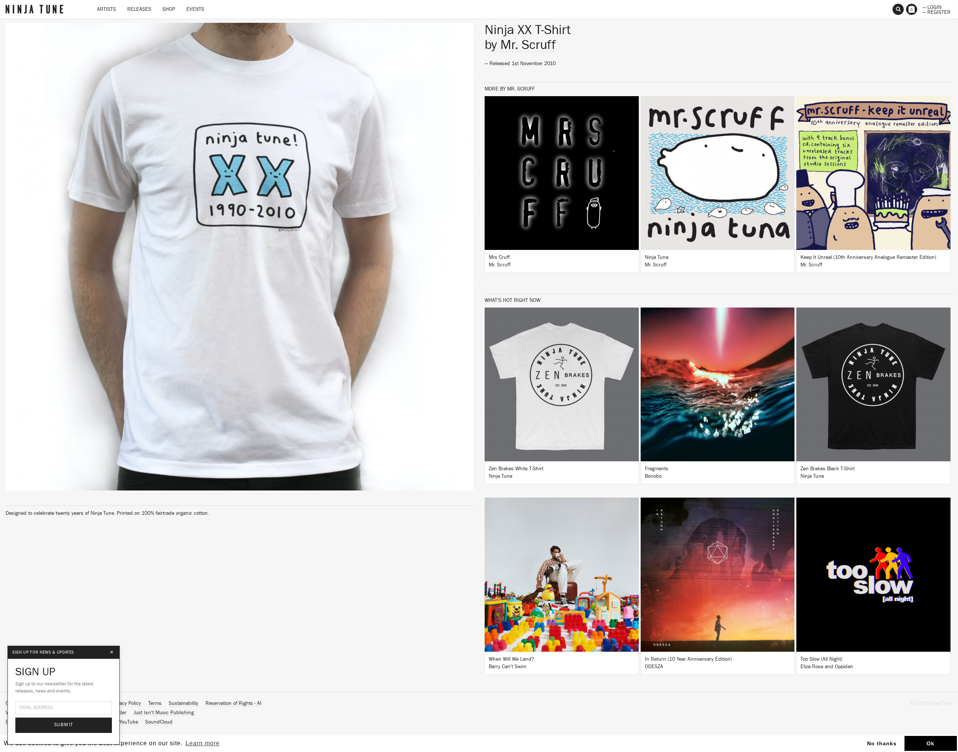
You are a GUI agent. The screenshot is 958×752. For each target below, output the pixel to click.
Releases (139, 9)
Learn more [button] (203, 743)
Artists (106, 9)
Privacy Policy (126, 703)
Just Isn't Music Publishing (164, 712)
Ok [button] (930, 743)
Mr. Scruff (528, 45)
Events (195, 9)
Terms (155, 703)
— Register (936, 11)
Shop (168, 9)
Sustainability (183, 703)
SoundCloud (159, 722)
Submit (63, 724)
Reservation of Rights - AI (233, 703)
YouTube (128, 722)
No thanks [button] (882, 743)
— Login (932, 7)
